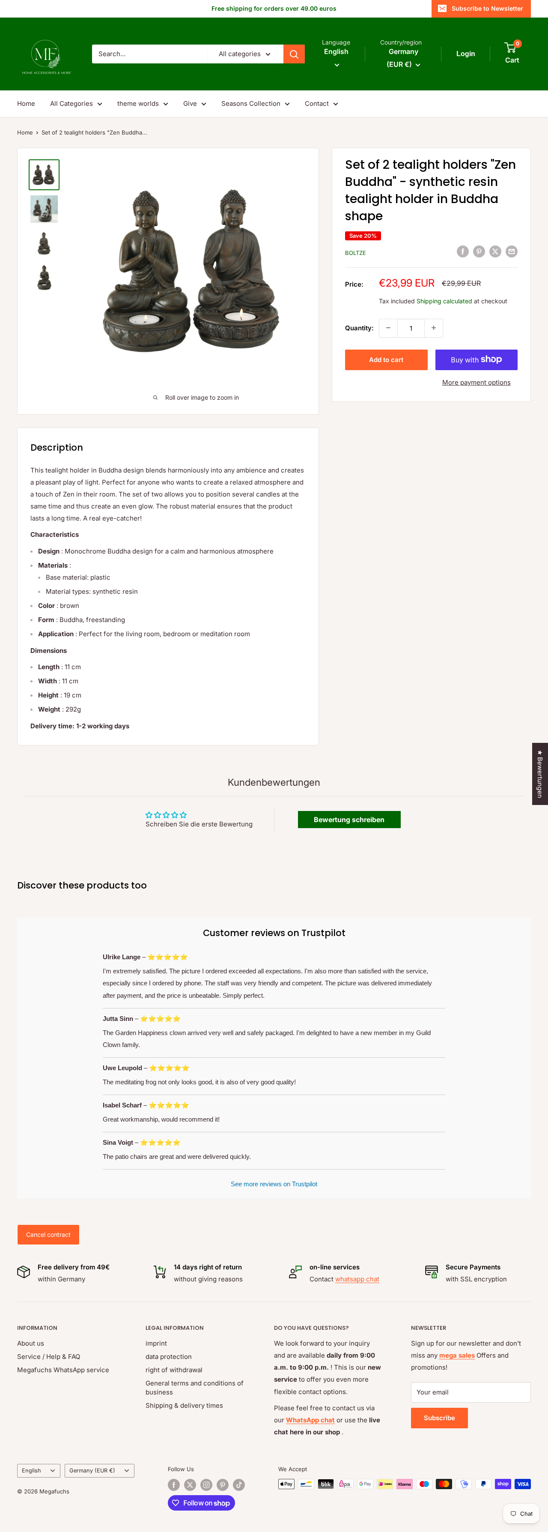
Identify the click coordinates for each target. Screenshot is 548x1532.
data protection (169, 1356)
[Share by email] (512, 251)
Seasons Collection (250, 103)
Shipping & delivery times (184, 1405)
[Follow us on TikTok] (239, 1485)
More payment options (476, 382)
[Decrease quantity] (388, 328)
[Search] (294, 54)
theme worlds (138, 103)
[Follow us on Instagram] (206, 1485)
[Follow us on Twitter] (190, 1485)
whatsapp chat (357, 1279)
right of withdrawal (174, 1370)
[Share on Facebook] (463, 251)
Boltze (355, 252)
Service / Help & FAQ (48, 1356)
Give (190, 103)
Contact (317, 103)
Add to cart (386, 359)
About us (30, 1343)
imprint (156, 1343)
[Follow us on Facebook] (174, 1485)
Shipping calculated (444, 300)
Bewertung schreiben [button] (349, 819)
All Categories (71, 103)
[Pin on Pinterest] (479, 251)
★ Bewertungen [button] (540, 774)
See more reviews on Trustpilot (274, 1184)
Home (26, 103)
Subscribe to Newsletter (487, 8)
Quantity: (359, 327)
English (31, 1470)
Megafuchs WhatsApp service (63, 1370)
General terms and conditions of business (195, 1387)
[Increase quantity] (434, 328)
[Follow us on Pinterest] (223, 1485)
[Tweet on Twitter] (495, 251)
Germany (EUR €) (92, 1470)
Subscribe (439, 1418)
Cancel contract (48, 1234)
